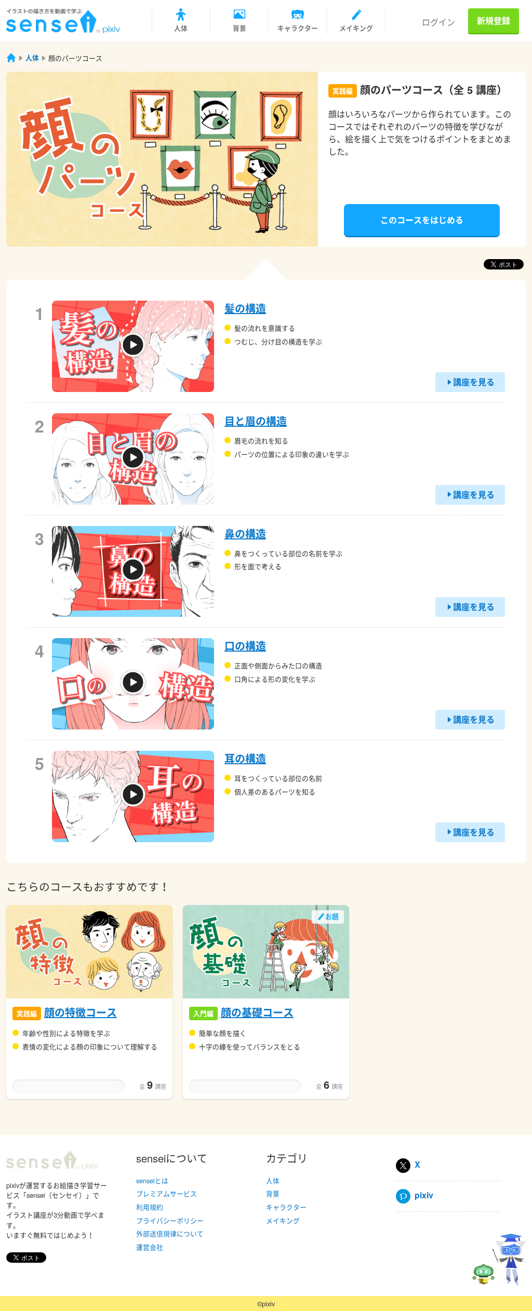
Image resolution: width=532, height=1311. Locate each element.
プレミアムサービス (166, 1193)
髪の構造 (245, 308)
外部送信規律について (170, 1233)
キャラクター (286, 1207)
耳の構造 (245, 758)
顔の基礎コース (257, 1012)
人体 (32, 57)
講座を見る (474, 382)
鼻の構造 (245, 533)
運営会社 (149, 1247)
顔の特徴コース (80, 1012)
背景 (273, 1193)
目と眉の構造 (255, 420)
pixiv (421, 1195)
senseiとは (152, 1180)
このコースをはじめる (421, 220)
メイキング (283, 1220)
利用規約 (149, 1207)
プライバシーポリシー (170, 1220)
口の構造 (245, 645)
